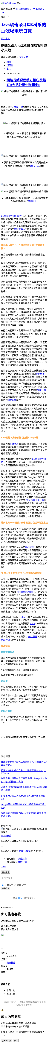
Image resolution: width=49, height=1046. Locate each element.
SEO (32, 623)
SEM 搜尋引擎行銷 (35, 500)
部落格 (10, 65)
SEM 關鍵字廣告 (25, 592)
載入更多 (5, 872)
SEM (23, 617)
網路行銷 (18, 107)
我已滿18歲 (6, 1041)
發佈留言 (5, 888)
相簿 (9, 62)
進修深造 (22, 859)
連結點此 (32, 201)
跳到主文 (5, 38)
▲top (3, 867)
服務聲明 (29, 1005)
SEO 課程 (32, 636)
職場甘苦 (23, 57)
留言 (28, 851)
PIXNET (13, 1002)
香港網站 (34, 166)
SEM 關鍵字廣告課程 (11, 216)
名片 (9, 69)
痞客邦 (22, 851)
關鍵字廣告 (19, 229)
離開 (15, 1041)
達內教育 (40, 374)
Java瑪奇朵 (6, 835)
